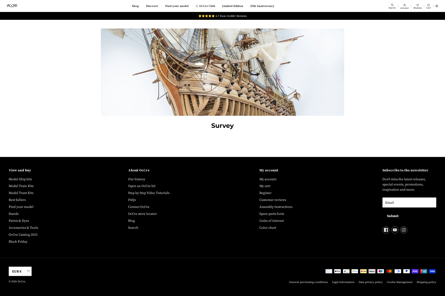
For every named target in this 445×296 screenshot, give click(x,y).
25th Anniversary (262, 6)
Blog (131, 220)
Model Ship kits (20, 179)
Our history (136, 179)
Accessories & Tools (23, 227)
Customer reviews (272, 199)
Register (265, 192)
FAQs (132, 199)
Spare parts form (271, 213)
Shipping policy (426, 282)
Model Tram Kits (21, 192)
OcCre (21, 281)
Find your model (177, 6)
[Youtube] (394, 229)
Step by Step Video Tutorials (148, 192)
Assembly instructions (275, 206)
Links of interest (271, 220)
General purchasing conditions (308, 282)
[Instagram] (403, 229)
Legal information (343, 282)
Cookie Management (399, 282)
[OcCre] (12, 5)
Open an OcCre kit (141, 186)
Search (133, 227)
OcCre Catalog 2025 (23, 234)
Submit (393, 216)
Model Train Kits (21, 186)
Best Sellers (17, 199)
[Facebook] (386, 229)
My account (267, 179)
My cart (264, 186)
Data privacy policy (371, 282)
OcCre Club (207, 6)
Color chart (267, 227)
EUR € (17, 271)
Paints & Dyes (19, 220)
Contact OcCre (138, 206)
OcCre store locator (142, 213)
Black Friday (18, 241)
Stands (14, 213)
